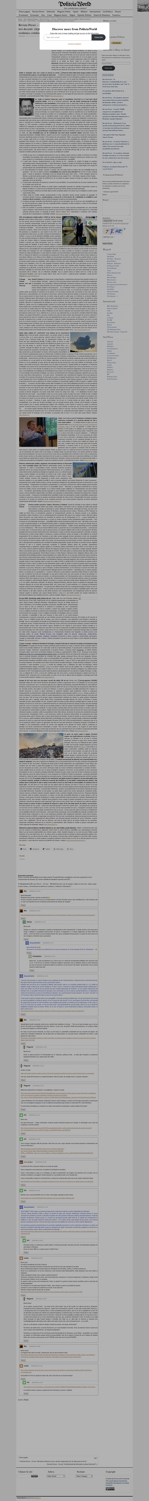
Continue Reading (74, 44)
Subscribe (98, 37)
